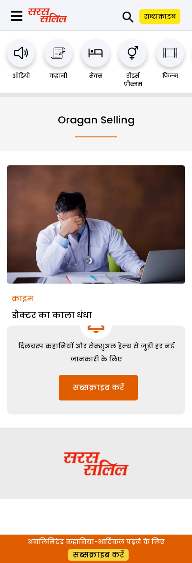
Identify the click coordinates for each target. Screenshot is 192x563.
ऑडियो (21, 76)
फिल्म (170, 76)
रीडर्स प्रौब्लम (133, 80)
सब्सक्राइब (160, 16)
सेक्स (96, 76)
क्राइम (23, 298)
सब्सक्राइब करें (98, 387)
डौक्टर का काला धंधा (52, 315)
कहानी (58, 76)
